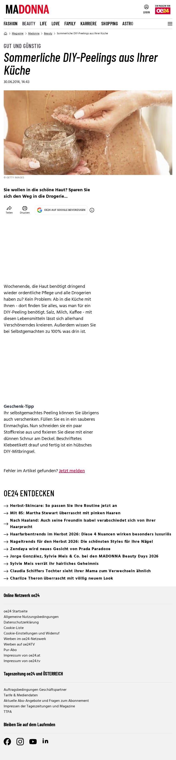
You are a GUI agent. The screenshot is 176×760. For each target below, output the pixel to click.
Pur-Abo (10, 650)
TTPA (8, 712)
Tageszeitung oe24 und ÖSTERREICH (33, 673)
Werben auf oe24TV (19, 645)
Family (70, 23)
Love (56, 23)
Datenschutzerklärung (21, 623)
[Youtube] (33, 741)
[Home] (5, 33)
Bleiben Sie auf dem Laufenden (29, 724)
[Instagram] (20, 741)
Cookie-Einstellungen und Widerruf (31, 634)
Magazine (18, 33)
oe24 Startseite (16, 611)
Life (43, 23)
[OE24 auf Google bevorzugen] (92, 210)
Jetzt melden (72, 471)
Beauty (28, 23)
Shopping (109, 23)
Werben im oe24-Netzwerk (25, 639)
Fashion (11, 23)
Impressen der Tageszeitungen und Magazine (39, 706)
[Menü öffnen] (169, 23)
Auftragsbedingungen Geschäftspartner (35, 690)
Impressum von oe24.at (22, 656)
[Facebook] (7, 741)
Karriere (88, 23)
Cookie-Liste (14, 628)
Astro (127, 23)
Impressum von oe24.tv (22, 661)
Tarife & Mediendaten (21, 695)
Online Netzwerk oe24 (22, 595)
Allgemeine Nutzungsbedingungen (31, 617)
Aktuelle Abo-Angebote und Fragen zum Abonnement (46, 701)
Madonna (33, 33)
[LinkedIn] (46, 741)
